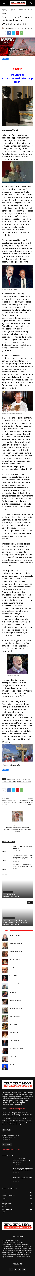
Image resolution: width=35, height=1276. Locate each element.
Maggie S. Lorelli (15, 960)
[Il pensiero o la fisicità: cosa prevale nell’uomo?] (6, 849)
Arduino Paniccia (15, 1057)
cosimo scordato (25, 779)
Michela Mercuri (15, 1065)
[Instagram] (11, 1269)
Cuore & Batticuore (8, 892)
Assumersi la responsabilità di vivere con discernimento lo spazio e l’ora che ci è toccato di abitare (23, 857)
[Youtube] (24, 1269)
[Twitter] (13, 33)
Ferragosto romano (9, 894)
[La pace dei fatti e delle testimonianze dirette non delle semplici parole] (6, 1161)
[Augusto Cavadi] (3, 28)
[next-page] (6, 873)
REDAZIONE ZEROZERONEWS (11, 1149)
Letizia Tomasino (15, 1000)
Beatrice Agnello (15, 1016)
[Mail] (15, 1269)
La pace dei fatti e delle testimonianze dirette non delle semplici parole (21, 1160)
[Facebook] (9, 33)
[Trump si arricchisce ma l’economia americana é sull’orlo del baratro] (6, 1170)
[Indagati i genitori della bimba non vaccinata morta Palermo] (6, 1179)
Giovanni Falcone (7, 781)
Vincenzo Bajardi (15, 935)
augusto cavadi (11, 779)
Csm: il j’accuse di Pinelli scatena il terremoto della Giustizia (25, 802)
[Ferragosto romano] (17, 889)
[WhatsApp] (21, 33)
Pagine (8, 9)
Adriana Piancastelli (16, 951)
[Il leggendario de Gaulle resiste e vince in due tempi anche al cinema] (6, 867)
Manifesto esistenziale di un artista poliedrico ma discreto (9, 802)
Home (3, 9)
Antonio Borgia (15, 984)
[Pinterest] (17, 33)
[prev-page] (3, 873)
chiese (18, 779)
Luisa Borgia (14, 1032)
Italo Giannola (14, 1040)
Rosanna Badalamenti (17, 1008)
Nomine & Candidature (8, 917)
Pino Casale (13, 1024)
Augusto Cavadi (10, 28)
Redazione (6, 896)
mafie (14, 781)
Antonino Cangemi (16, 943)
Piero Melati (13, 992)
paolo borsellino (27, 781)
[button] (31, 3)
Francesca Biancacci (16, 1049)
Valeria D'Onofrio (15, 976)
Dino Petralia (14, 968)
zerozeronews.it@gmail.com (17, 1109)
